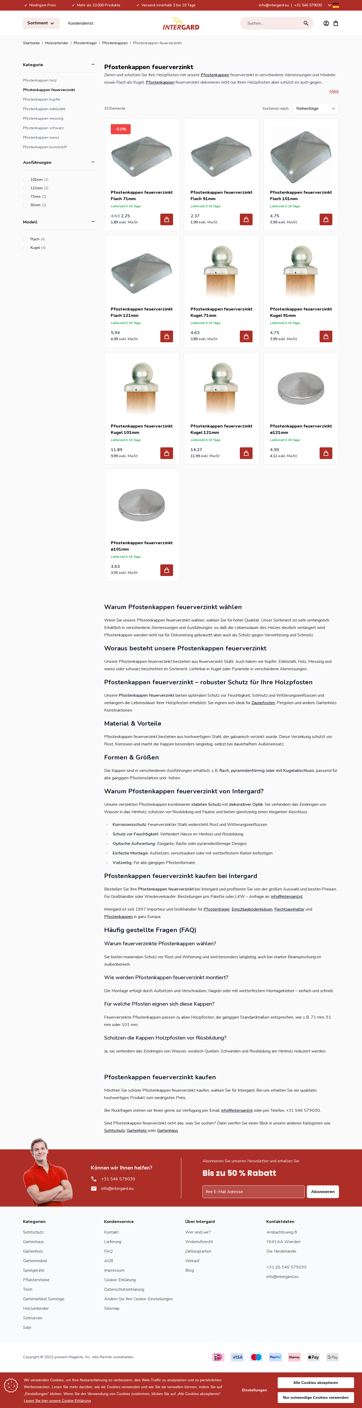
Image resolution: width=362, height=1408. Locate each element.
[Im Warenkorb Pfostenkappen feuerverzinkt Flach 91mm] (246, 219)
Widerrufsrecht (199, 1242)
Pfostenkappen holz (39, 80)
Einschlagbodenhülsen (252, 909)
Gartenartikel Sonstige (43, 1299)
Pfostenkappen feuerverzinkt (49, 89)
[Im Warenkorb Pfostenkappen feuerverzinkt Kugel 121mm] (246, 453)
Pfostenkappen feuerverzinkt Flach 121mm (142, 312)
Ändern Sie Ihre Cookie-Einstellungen (138, 1299)
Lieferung (112, 1242)
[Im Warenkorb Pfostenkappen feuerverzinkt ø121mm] (326, 453)
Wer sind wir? (198, 1232)
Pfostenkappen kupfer (41, 99)
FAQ (108, 1251)
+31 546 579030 (308, 5)
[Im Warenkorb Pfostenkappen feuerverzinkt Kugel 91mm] (326, 336)
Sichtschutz (114, 1130)
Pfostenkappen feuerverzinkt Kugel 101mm (142, 429)
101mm (54, 179)
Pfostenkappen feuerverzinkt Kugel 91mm (301, 312)
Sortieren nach (275, 108)
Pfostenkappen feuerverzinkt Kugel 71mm (222, 312)
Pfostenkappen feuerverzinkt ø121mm (301, 429)
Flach (52, 239)
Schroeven (32, 1318)
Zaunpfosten (263, 703)
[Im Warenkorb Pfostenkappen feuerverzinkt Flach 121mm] (166, 336)
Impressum (114, 1270)
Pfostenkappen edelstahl (44, 108)
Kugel (53, 247)
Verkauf (192, 1261)
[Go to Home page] (180, 23)
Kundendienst (80, 23)
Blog (189, 1270)
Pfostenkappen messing (43, 118)
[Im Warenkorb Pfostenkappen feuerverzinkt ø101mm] (166, 570)
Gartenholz (137, 1130)
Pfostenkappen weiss (41, 137)
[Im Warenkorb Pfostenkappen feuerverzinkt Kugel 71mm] (246, 336)
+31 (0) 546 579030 (286, 1267)
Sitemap (112, 1308)
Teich (27, 1289)
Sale (27, 1327)
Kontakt (111, 1232)
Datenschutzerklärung (124, 1289)
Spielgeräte (34, 1270)
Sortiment (38, 23)
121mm (54, 188)
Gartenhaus (167, 1130)
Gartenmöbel (35, 1261)
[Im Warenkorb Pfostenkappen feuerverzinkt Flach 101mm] (326, 219)
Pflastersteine (36, 1280)
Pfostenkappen (115, 43)
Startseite (31, 43)
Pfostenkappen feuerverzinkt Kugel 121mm (222, 429)
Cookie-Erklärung (120, 1280)
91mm (53, 205)
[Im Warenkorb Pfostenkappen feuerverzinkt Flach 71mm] (166, 219)
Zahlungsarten (198, 1251)
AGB (108, 1261)
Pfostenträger (85, 43)
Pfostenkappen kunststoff (45, 147)
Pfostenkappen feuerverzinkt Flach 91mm (222, 196)
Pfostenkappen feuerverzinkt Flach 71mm (142, 196)
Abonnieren (323, 1192)
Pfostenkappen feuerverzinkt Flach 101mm (301, 196)
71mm (53, 196)
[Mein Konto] (326, 23)
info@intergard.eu (274, 5)
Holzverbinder (56, 43)
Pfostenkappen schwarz (43, 128)
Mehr (334, 91)
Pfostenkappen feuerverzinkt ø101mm (142, 546)
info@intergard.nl (286, 896)
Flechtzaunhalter (289, 909)
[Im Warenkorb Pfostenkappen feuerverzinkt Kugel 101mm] (166, 453)
